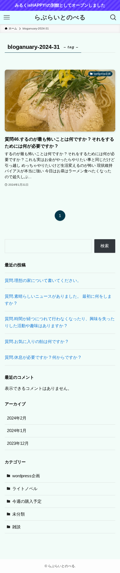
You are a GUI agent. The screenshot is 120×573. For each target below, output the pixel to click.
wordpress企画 (26, 475)
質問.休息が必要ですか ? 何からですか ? (43, 357)
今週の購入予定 (27, 501)
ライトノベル (24, 488)
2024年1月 (17, 430)
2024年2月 (17, 418)
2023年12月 (18, 443)
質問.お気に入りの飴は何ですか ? (36, 341)
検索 (104, 245)
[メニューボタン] (6, 17)
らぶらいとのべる (60, 18)
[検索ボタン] (113, 17)
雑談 (16, 526)
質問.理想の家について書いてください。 (43, 280)
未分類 (18, 514)
